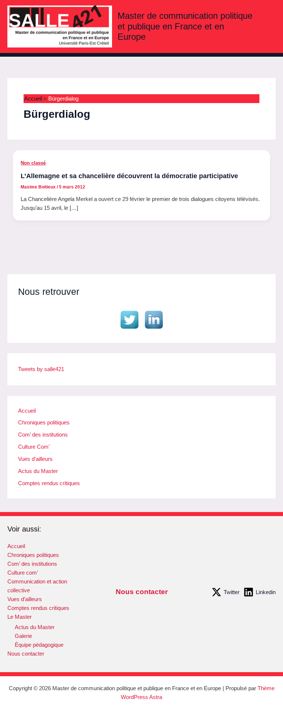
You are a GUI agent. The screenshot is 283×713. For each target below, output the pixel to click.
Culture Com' (34, 447)
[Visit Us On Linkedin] (154, 319)
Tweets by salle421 (41, 369)
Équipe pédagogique (39, 645)
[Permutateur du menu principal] (268, 26)
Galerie (23, 636)
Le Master (19, 617)
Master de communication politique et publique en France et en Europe (185, 26)
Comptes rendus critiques (49, 483)
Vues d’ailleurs (24, 599)
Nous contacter (25, 654)
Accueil (27, 411)
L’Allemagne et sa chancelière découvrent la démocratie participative (129, 176)
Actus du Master (38, 471)
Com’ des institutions (43, 435)
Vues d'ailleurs (35, 459)
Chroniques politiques (44, 423)
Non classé (33, 163)
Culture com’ (22, 573)
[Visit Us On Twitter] (129, 319)
